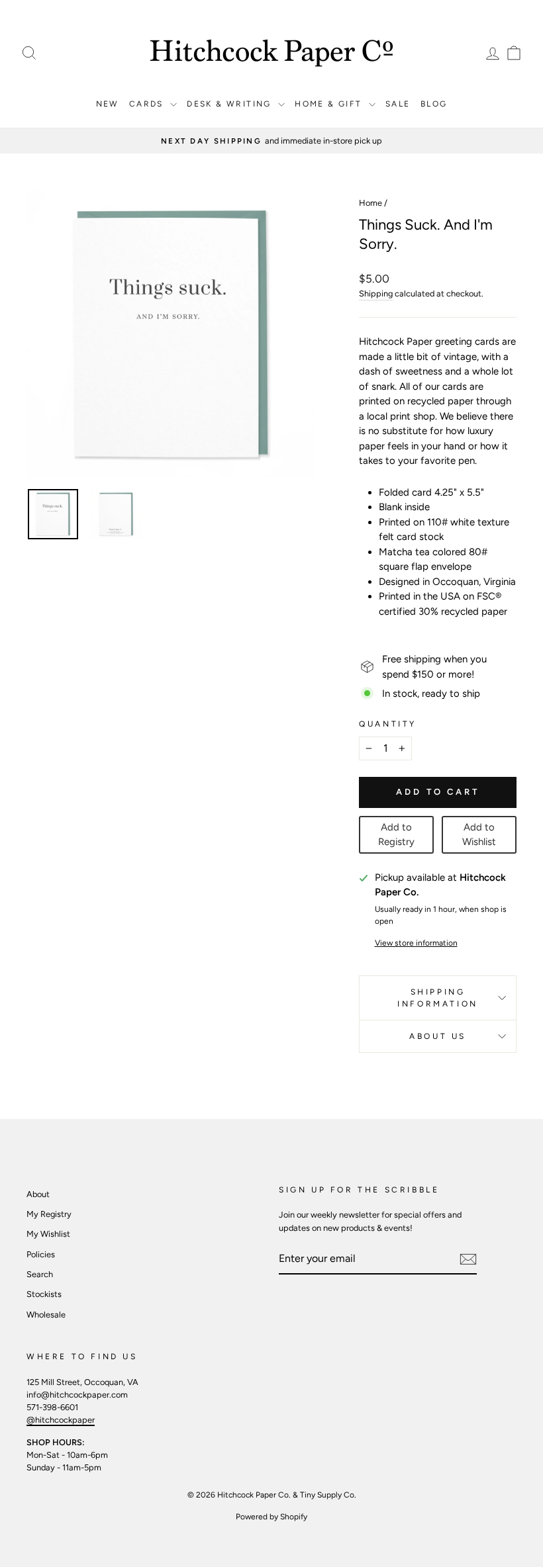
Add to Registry (396, 834)
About (38, 1194)
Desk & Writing (231, 104)
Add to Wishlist (479, 834)
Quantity (388, 724)
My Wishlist (48, 1234)
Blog (434, 104)
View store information (416, 943)
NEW (107, 104)
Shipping (376, 293)
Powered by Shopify (271, 1516)
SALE (398, 104)
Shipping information (437, 997)
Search (39, 1274)
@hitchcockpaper (60, 1420)
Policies (40, 1254)
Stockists (44, 1294)
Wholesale (46, 1315)
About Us (437, 1036)
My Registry (49, 1214)
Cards (148, 104)
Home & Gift (330, 104)
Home (370, 203)
